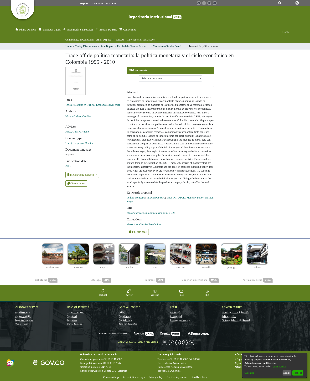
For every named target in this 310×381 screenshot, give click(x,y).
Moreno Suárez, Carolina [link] (78, 116)
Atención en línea (22, 312)
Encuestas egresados (75, 312)
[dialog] (274, 365)
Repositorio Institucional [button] (151, 16)
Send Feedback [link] (199, 377)
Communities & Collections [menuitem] (79, 39)
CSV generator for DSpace (141, 39)
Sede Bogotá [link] (107, 46)
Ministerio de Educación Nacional (236, 320)
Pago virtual (72, 316)
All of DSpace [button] (103, 39)
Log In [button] (286, 32)
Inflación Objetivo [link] (156, 197)
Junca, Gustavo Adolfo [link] (77, 131)
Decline (286, 373)
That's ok (297, 373)
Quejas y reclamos (22, 324)
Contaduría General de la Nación (235, 312)
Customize (249, 373)
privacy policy (279, 366)
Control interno (125, 316)
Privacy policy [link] (156, 377)
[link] (92, 104)
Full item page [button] (139, 231)
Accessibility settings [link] (134, 377)
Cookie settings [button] (111, 377)
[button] (280, 3)
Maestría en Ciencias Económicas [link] (169, 46)
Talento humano (125, 320)
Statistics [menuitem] (119, 39)
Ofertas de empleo (74, 324)
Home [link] (69, 46)
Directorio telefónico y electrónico (113, 333)
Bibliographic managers (82, 174)
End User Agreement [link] (177, 377)
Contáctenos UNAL (23, 316)
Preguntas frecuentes (24, 320)
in (164, 342)
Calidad (122, 312)
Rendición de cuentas (128, 324)
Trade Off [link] (171, 197)
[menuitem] (104, 39)
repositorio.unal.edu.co (98, 3)
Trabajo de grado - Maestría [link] (79, 143)
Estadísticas (72, 320)
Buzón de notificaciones (180, 320)
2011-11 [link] (69, 166)
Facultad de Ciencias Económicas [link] (133, 46)
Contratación (175, 312)
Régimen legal (176, 316)
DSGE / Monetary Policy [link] (191, 197)
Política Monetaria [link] (136, 197)
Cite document (77, 183)
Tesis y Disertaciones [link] (86, 46)
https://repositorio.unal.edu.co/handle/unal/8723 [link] (151, 213)
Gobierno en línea (229, 316)
